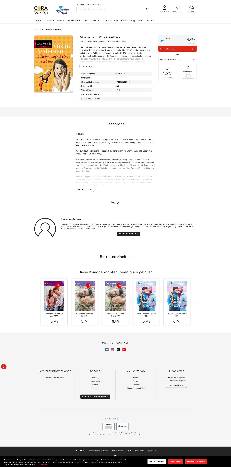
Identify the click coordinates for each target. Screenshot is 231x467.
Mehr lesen (84, 190)
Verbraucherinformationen (98, 451)
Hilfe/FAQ (95, 378)
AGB (129, 451)
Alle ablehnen (176, 461)
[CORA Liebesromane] (41, 10)
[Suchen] (147, 9)
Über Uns (136, 378)
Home (36, 29)
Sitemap (95, 388)
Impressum (152, 451)
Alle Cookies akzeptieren (196, 461)
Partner (136, 385)
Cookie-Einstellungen (157, 461)
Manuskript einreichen (135, 388)
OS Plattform (80, 451)
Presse (136, 381)
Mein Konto (95, 381)
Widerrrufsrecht (117, 451)
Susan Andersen (90, 41)
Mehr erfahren (128, 234)
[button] (177, 60)
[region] (115, 461)
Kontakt (95, 385)
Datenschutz (139, 451)
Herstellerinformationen (90, 99)
